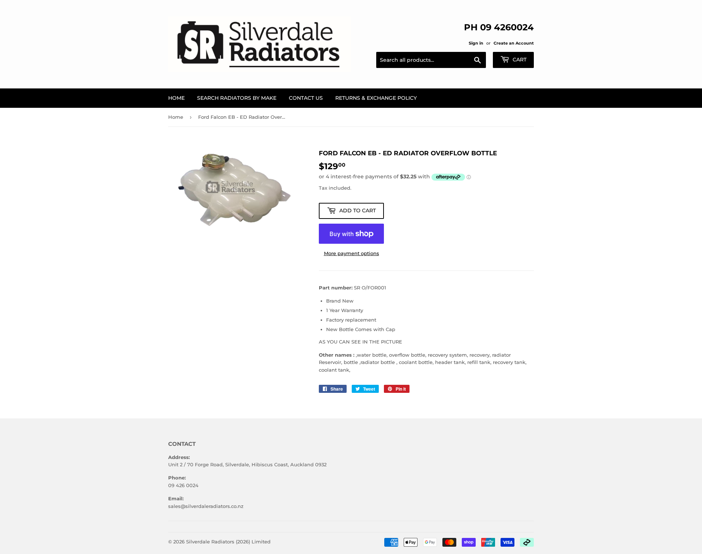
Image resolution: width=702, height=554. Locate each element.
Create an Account (514, 43)
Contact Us (306, 98)
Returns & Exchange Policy (376, 98)
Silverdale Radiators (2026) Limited (228, 541)
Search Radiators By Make (236, 98)
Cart (518, 59)
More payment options (351, 253)
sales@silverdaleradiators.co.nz (206, 506)
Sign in (476, 43)
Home (176, 98)
